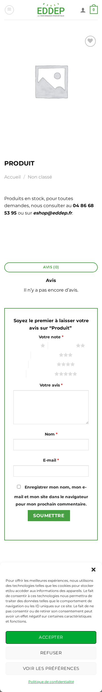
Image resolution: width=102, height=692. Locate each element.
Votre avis (51, 385)
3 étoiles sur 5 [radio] (45, 355)
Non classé (40, 177)
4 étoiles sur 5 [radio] (43, 364)
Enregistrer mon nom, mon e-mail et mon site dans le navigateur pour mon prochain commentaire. (51, 496)
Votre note (51, 336)
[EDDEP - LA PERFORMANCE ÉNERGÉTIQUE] (51, 10)
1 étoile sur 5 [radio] (27, 345)
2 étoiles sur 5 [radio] (62, 345)
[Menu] (9, 9)
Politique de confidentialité (51, 682)
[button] (93, 569)
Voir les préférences (51, 668)
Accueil (12, 177)
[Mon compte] (83, 10)
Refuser (51, 652)
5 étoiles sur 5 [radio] (40, 374)
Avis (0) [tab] (51, 267)
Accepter (51, 637)
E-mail (51, 460)
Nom (51, 434)
